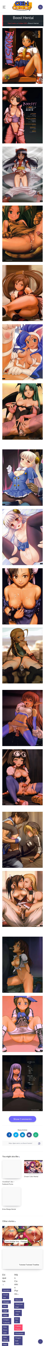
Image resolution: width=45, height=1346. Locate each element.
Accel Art (5, 1296)
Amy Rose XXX (5, 1330)
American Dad (19, 1305)
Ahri (5, 1306)
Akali (5, 1311)
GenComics (12, 23)
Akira (5, 1315)
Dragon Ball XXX (18, 1341)
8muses (18, 1300)
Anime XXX (22, 23)
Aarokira (6, 1290)
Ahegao (6, 1302)
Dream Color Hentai (31, 1176)
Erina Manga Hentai (9, 1209)
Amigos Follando (6, 1321)
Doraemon (19, 1333)
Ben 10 (17, 1320)
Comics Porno (18, 1327)
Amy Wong (5, 1338)
